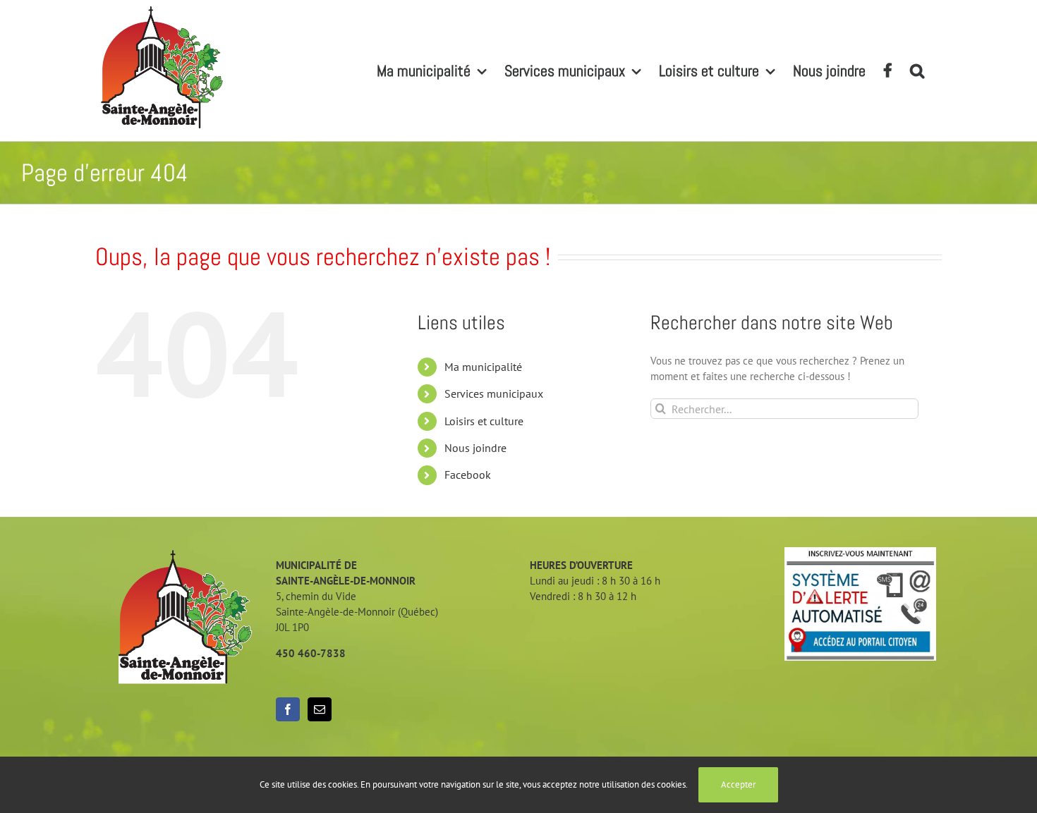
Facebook (467, 474)
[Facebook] (288, 709)
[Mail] (320, 709)
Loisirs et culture (483, 421)
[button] (917, 70)
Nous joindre (475, 448)
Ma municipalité (483, 367)
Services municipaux (493, 393)
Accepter (738, 784)
